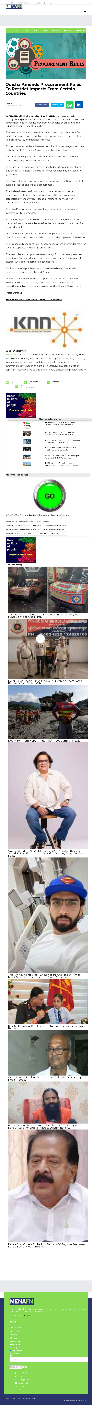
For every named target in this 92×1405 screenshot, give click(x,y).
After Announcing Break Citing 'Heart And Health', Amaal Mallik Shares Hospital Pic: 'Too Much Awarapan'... (44, 976)
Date (9, 104)
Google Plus (24, 1380)
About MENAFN (16, 1341)
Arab (35, 30)
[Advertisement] (46, 20)
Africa (54, 30)
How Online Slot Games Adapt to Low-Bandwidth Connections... (29, 521)
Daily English (16, 1351)
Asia (44, 30)
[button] (44, 3)
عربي (38, 3)
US (12, 30)
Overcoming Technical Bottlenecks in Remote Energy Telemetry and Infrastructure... (36, 525)
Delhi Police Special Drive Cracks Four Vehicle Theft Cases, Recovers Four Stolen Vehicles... (45, 682)
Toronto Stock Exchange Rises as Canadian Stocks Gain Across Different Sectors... (35, 529)
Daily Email (23, 1383)
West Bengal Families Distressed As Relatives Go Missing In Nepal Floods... (46, 1078)
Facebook (23, 1373)
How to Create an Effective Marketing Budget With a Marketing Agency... (32, 533)
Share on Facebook (42, 104)
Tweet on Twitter (57, 104)
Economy (80, 30)
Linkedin (22, 1386)
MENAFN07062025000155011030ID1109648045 (34, 299)
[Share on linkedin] (79, 104)
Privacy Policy (15, 1331)
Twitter (22, 1376)
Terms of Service (16, 1328)
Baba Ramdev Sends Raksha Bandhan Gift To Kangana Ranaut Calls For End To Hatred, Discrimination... (43, 1126)
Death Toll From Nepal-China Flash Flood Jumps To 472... (44, 740)
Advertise (13, 1338)
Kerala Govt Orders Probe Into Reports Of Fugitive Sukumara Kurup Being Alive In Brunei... (47, 1245)
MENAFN (11, 116)
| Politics (66, 30)
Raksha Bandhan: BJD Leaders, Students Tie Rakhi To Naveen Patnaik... (47, 1027)
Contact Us (14, 1335)
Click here (25, 1315)
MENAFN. (21, 1398)
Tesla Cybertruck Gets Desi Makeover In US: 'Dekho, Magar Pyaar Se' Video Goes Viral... (45, 615)
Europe (25, 30)
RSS (21, 1390)
